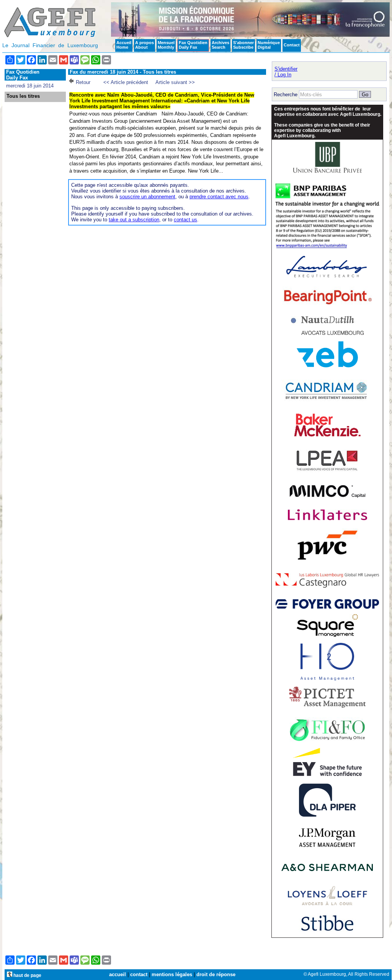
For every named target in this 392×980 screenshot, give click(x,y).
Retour (83, 82)
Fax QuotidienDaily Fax (193, 44)
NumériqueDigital (269, 44)
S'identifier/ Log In (285, 71)
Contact (292, 45)
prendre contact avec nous (218, 196)
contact (138, 974)
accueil (117, 974)
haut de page (26, 975)
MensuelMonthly (166, 44)
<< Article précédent (125, 82)
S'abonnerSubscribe (243, 44)
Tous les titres (23, 96)
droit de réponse (215, 974)
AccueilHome (123, 44)
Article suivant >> (175, 82)
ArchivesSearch (220, 44)
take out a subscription (134, 219)
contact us (185, 219)
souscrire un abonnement (147, 196)
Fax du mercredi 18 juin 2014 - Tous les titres (123, 72)
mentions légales (172, 974)
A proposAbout (144, 44)
